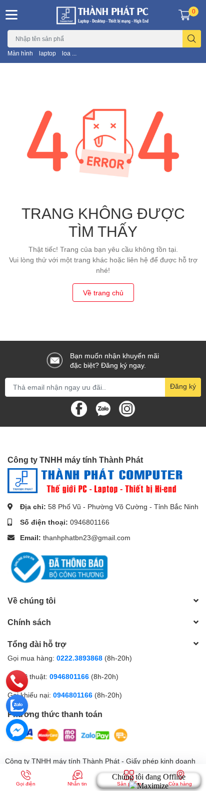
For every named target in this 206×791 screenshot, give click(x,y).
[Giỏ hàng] (184, 15)
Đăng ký (183, 386)
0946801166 (90, 522)
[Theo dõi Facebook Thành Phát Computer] (79, 408)
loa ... (69, 53)
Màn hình (20, 53)
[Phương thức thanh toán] (69, 734)
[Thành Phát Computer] (103, 15)
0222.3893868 (79, 658)
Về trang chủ (103, 292)
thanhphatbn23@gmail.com (86, 537)
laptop (47, 53)
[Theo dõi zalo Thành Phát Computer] (103, 408)
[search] (191, 38)
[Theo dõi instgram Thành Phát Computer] (127, 408)
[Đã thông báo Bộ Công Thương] (58, 567)
